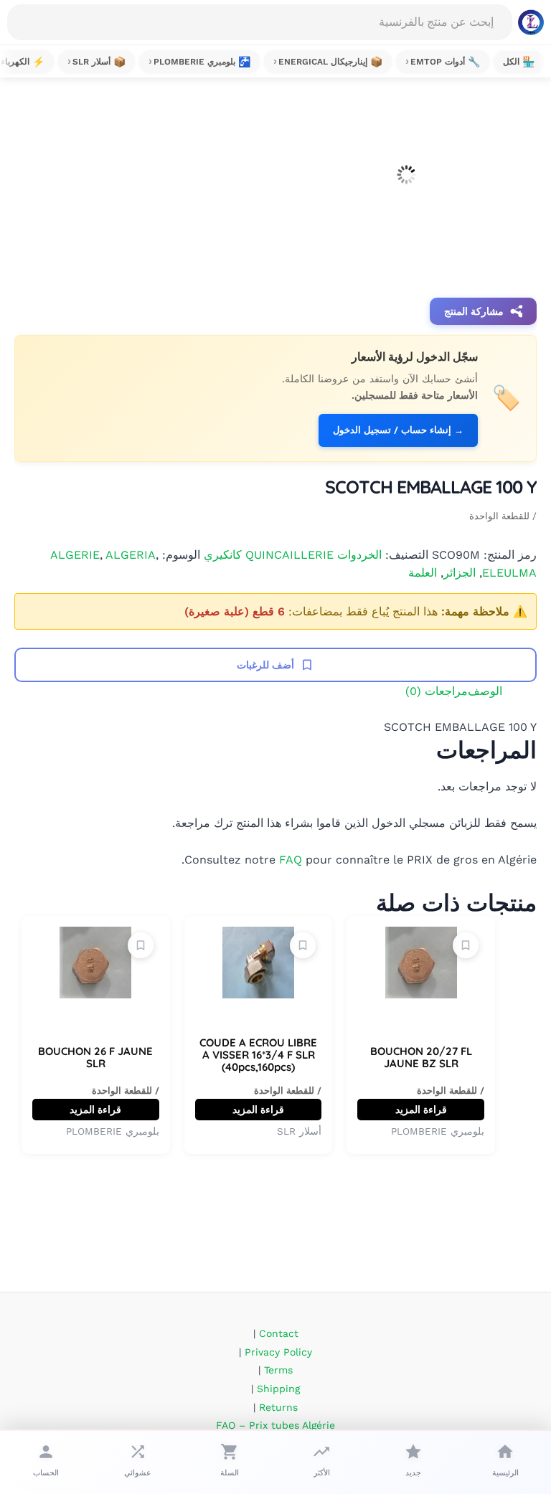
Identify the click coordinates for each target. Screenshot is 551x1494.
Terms (278, 1370)
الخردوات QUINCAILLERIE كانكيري (293, 555)
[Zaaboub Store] (531, 22)
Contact (278, 1333)
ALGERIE (75, 555)
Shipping (278, 1388)
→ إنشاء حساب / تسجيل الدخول (398, 430)
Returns (278, 1407)
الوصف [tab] (485, 691)
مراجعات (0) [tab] (436, 691)
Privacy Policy (278, 1352)
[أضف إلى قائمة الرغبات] (466, 945)
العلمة (422, 573)
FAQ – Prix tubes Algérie (275, 1425)
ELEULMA (509, 573)
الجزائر (459, 573)
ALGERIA (130, 555)
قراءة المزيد (421, 1109)
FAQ (290, 859)
